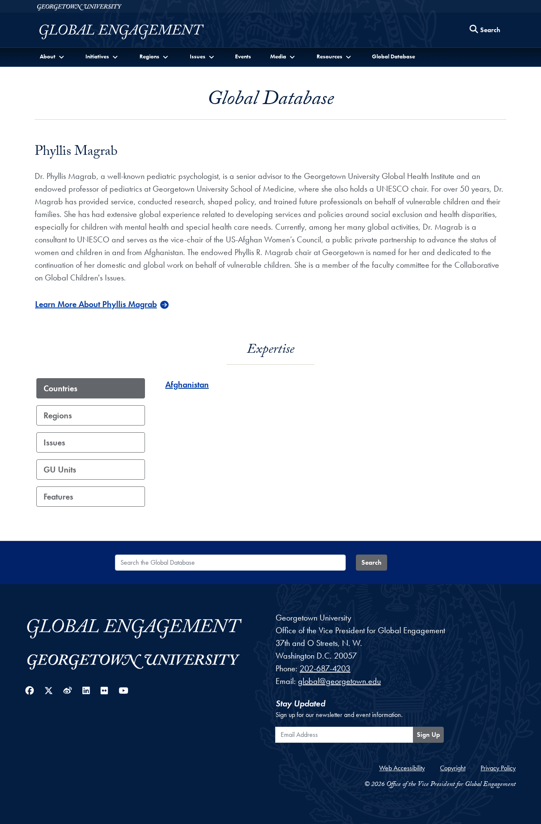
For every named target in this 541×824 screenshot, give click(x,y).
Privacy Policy (498, 768)
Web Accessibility (402, 768)
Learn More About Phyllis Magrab (96, 304)
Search (371, 562)
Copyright (452, 768)
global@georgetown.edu (339, 681)
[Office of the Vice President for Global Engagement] (130, 32)
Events (243, 56)
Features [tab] (58, 496)
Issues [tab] (54, 442)
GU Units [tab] (60, 469)
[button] (53, 56)
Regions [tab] (58, 415)
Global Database (393, 56)
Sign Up (428, 734)
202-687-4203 (325, 668)
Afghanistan (187, 384)
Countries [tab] (60, 388)
